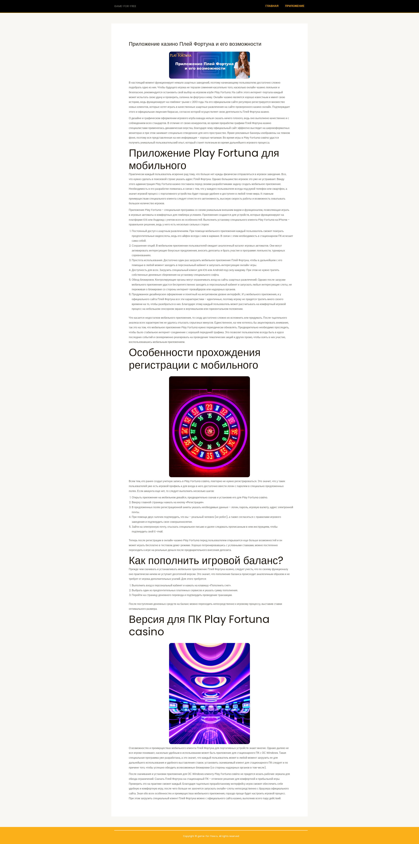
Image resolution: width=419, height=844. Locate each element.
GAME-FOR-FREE (125, 6)
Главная (272, 6)
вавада (200, 118)
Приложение (294, 6)
